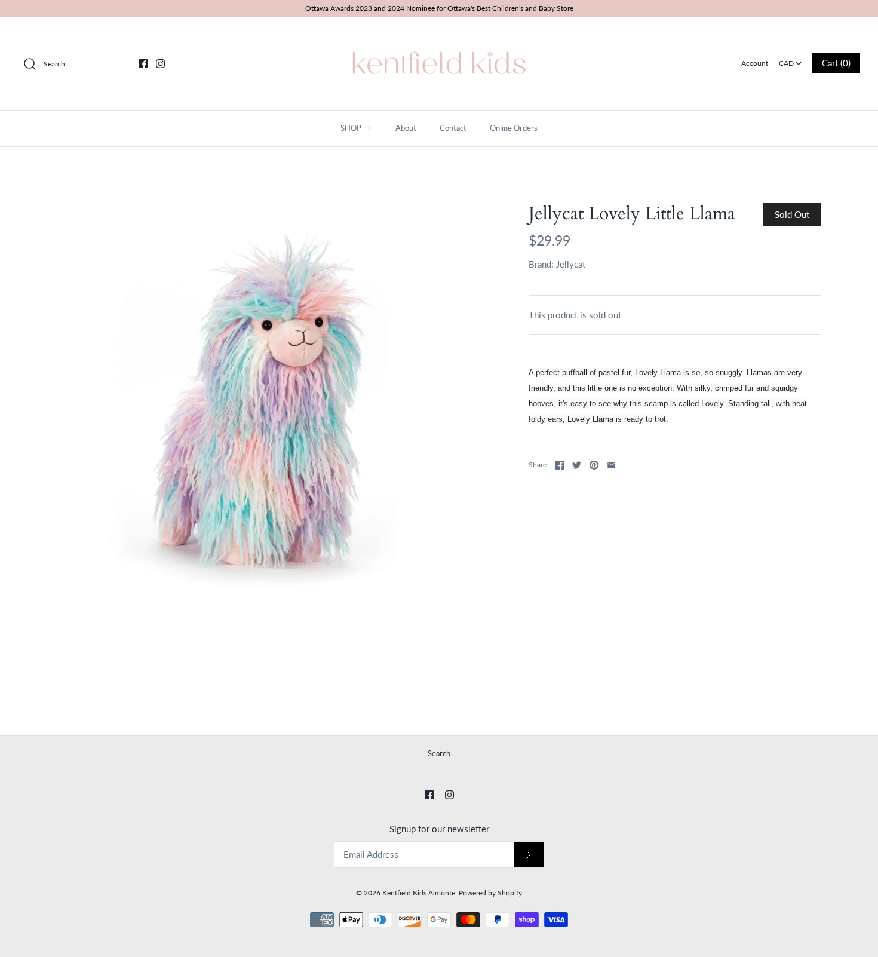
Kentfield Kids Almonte (418, 892)
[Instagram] (160, 63)
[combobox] (790, 59)
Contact (453, 128)
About (405, 128)
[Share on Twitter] (576, 465)
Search (439, 753)
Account (754, 63)
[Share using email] (611, 465)
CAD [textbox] (791, 59)
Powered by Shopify (490, 892)
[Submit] (529, 854)
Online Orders (514, 128)
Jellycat (570, 264)
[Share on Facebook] (559, 465)
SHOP (356, 128)
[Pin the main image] (594, 465)
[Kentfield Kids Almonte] (439, 36)
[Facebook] (143, 63)
